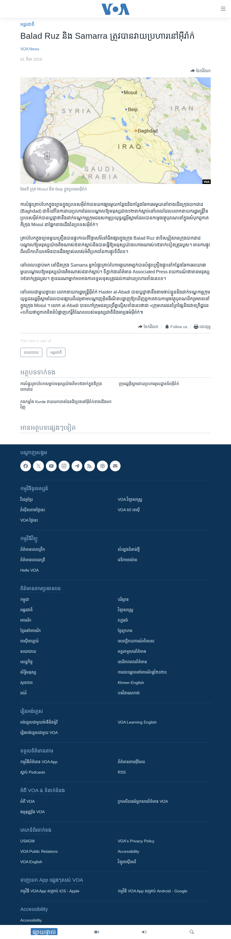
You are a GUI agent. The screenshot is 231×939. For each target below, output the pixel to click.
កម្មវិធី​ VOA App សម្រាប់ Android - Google (152, 891)
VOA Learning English (137, 722)
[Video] (96, 932)
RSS (122, 772)
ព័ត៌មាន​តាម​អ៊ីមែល (131, 762)
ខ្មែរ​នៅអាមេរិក (30, 630)
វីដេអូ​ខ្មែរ (26, 499)
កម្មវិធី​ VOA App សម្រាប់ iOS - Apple (49, 891)
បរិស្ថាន (123, 599)
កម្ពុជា (24, 599)
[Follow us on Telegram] (77, 466)
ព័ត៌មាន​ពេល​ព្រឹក (32, 549)
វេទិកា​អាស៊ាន (127, 560)
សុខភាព (26, 682)
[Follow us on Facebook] (25, 466)
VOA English (31, 862)
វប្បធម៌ (123, 620)
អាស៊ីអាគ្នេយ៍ (29, 641)
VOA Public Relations (39, 851)
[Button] (200, 70)
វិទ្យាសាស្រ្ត (125, 610)
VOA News (29, 49)
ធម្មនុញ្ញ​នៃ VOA (32, 812)
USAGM (27, 841)
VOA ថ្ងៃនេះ (29, 520)
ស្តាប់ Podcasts (32, 772)
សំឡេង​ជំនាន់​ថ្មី (129, 549)
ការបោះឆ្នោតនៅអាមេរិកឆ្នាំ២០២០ (142, 672)
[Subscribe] (115, 466)
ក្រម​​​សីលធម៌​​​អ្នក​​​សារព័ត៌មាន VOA (143, 801)
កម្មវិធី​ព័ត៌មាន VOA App (38, 762)
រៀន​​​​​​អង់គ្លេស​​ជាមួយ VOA (39, 732)
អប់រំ (23, 693)
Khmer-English (131, 682)
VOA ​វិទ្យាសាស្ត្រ (130, 499)
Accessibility (128, 851)
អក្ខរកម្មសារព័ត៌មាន (132, 651)
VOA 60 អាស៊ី (129, 510)
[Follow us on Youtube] (51, 466)
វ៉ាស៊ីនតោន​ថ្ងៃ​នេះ (32, 510)
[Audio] (144, 932)
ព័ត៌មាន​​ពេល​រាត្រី (32, 560)
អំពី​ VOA (27, 801)
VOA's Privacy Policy (136, 841)
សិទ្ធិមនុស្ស (28, 672)
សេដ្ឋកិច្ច (26, 662)
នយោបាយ (28, 651)
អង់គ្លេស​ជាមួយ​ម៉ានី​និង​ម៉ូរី (38, 722)
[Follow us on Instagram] (64, 466)
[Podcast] (102, 466)
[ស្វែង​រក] (191, 932)
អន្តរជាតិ (27, 24)
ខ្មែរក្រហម (125, 630)
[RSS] (89, 466)
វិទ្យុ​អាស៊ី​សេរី (127, 862)
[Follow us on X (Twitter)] (38, 466)
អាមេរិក (25, 620)
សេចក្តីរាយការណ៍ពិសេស (136, 641)
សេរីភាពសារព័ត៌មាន (132, 662)
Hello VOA (29, 570)
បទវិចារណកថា (129, 693)
